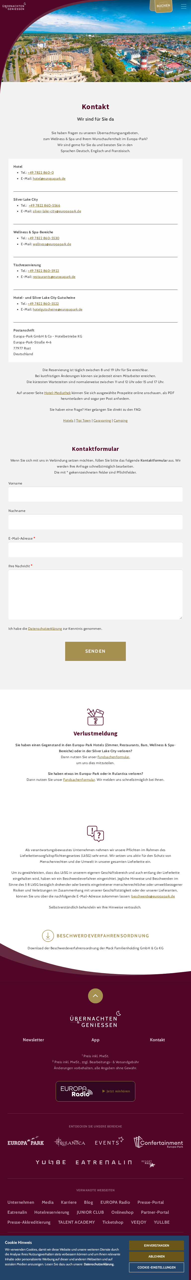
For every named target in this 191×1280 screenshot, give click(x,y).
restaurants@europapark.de (54, 277)
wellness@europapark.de (52, 244)
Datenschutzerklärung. (99, 1264)
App (96, 1039)
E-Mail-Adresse (20, 538)
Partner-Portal (155, 1212)
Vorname (15, 483)
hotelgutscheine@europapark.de (58, 309)
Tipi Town (83, 420)
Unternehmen (20, 1202)
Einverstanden (156, 1245)
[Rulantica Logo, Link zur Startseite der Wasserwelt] (69, 1142)
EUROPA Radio (115, 1202)
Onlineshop (122, 1212)
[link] (95, 995)
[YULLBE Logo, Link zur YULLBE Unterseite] (51, 1162)
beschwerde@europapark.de (153, 896)
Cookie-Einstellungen (157, 1267)
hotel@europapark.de (49, 178)
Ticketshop (113, 1222)
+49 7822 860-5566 (44, 205)
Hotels (68, 420)
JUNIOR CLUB (90, 1212)
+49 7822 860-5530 (43, 238)
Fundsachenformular (113, 757)
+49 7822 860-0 (41, 172)
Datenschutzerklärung (45, 629)
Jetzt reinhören (117, 1091)
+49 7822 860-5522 (43, 304)
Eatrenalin (17, 1212)
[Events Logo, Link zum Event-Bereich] (109, 1142)
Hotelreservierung (51, 1212)
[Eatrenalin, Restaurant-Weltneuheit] (104, 1162)
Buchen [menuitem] (164, 5)
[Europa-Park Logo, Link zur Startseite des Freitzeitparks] (26, 1142)
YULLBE (162, 1222)
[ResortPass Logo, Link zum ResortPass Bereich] (148, 1162)
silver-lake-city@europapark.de (57, 211)
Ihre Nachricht (19, 566)
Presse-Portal (151, 1202)
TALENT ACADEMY (76, 1222)
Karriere (69, 1202)
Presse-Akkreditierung (29, 1222)
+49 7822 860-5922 (43, 271)
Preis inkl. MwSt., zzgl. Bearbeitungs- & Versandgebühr (96, 1062)
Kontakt (157, 1039)
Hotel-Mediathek (57, 393)
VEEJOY (138, 1222)
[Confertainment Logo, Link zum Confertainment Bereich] (158, 1142)
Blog (88, 1202)
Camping (121, 420)
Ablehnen (156, 1256)
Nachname (16, 511)
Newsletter (33, 1039)
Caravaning (102, 420)
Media (48, 1202)
